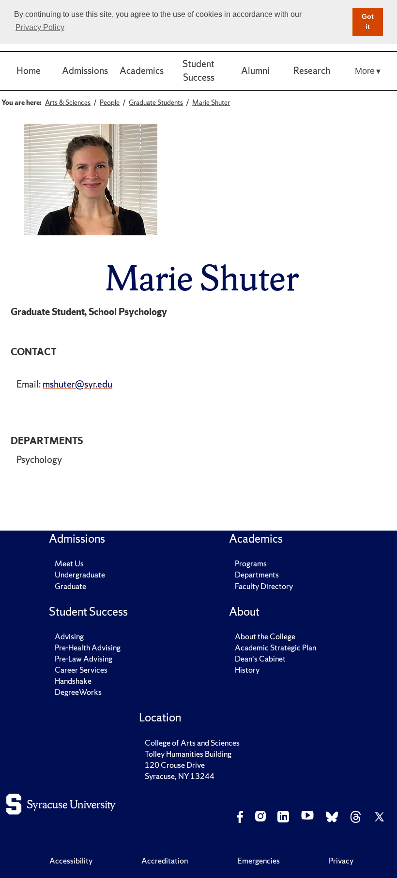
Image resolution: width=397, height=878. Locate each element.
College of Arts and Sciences (192, 742)
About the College (265, 636)
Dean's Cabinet (260, 658)
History (247, 669)
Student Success (198, 71)
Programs (251, 563)
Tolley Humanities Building (188, 753)
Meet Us (69, 563)
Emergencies (258, 860)
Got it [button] (368, 22)
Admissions (85, 70)
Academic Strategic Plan (275, 647)
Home (28, 70)
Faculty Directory (264, 586)
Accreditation (164, 860)
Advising (69, 636)
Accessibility (70, 860)
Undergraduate (80, 574)
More (365, 71)
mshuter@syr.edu (77, 384)
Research (311, 70)
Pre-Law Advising (83, 658)
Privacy (341, 860)
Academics (142, 70)
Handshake (73, 681)
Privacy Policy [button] (39, 27)
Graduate (70, 586)
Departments (257, 574)
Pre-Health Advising (88, 647)
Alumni (255, 70)
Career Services (81, 669)
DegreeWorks (78, 692)
